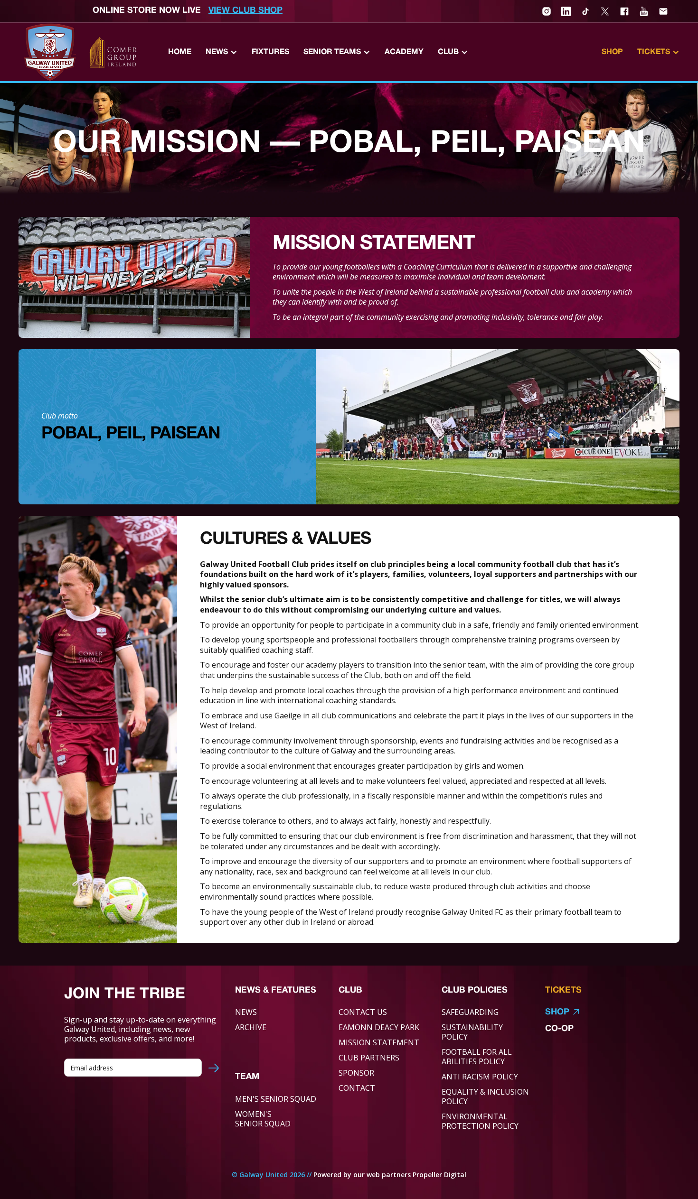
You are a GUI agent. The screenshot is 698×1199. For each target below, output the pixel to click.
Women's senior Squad (263, 1118)
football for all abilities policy (477, 1056)
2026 (297, 1174)
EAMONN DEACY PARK (379, 1027)
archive (250, 1027)
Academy (404, 52)
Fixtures (270, 52)
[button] (221, 52)
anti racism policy (480, 1076)
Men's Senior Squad (275, 1099)
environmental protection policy (480, 1121)
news (246, 1012)
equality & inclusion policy (485, 1096)
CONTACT (357, 1088)
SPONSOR (356, 1073)
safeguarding (470, 1012)
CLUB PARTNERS (369, 1057)
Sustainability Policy (472, 1031)
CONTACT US (363, 1012)
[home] (50, 52)
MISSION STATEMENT (379, 1042)
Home (179, 52)
